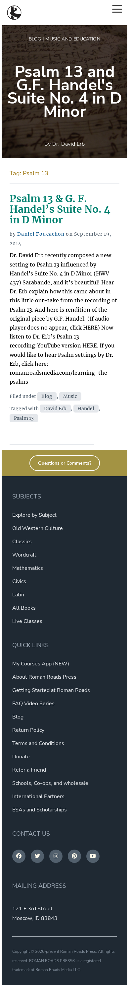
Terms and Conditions (38, 743)
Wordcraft (24, 555)
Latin (18, 594)
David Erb (55, 409)
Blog (46, 396)
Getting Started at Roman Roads (51, 690)
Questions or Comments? (64, 463)
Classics (22, 541)
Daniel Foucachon (40, 234)
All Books (24, 608)
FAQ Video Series (33, 703)
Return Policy (28, 730)
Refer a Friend (29, 770)
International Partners (38, 796)
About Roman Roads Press (44, 677)
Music (70, 396)
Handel (85, 409)
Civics (19, 581)
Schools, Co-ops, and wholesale (50, 783)
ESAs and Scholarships (39, 809)
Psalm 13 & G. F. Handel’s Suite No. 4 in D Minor (60, 209)
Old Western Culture (37, 528)
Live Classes (27, 621)
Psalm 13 (24, 418)
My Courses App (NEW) (40, 663)
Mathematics (27, 568)
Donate (21, 756)
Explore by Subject (34, 515)
